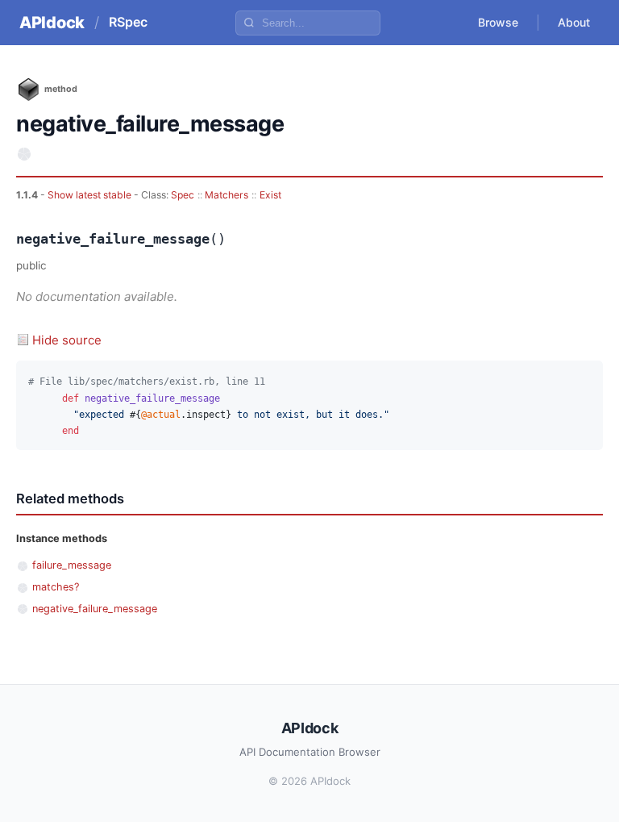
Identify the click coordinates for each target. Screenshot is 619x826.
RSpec (128, 22)
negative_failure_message (94, 609)
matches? (55, 587)
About (574, 22)
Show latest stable (91, 195)
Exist (270, 195)
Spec (182, 195)
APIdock (52, 22)
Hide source (67, 340)
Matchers (226, 195)
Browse (498, 22)
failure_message (71, 565)
